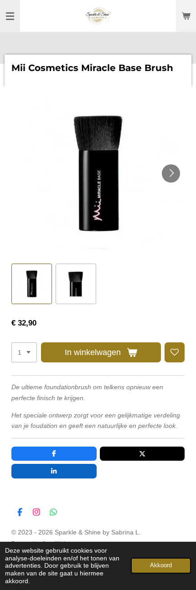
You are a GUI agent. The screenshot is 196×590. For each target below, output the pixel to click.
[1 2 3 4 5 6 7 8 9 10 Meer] (24, 352)
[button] (31, 284)
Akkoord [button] (161, 565)
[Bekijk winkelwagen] (186, 16)
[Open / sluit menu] (10, 16)
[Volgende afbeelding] (171, 173)
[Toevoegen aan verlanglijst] (175, 352)
